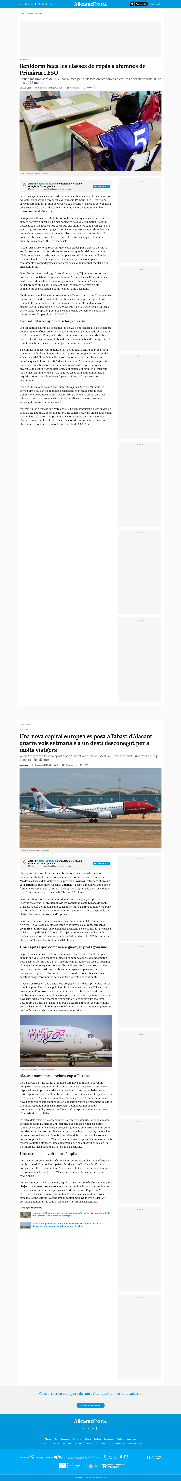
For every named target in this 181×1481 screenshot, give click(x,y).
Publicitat (120, 1443)
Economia (77, 1439)
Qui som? (56, 1443)
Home (22, 13)
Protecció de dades (83, 1443)
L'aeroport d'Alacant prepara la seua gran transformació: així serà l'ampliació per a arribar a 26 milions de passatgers (71, 1214)
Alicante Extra (25, 88)
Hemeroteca (131, 1439)
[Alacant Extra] (90, 1423)
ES (56, 4)
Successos (108, 1439)
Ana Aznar (24, 765)
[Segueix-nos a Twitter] (39, 4)
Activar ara (100, 186)
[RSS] (46, 4)
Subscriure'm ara (90, 1405)
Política (120, 1439)
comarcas (29, 13)
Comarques (65, 1439)
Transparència (134, 1443)
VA (51, 4)
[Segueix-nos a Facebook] (35, 4)
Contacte (44, 1443)
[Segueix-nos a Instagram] (43, 4)
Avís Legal (67, 1443)
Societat (97, 1439)
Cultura (88, 1439)
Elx (56, 1439)
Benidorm (24, 59)
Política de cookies (104, 1443)
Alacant (24, 730)
